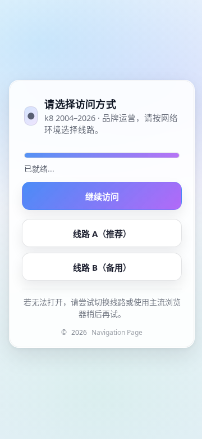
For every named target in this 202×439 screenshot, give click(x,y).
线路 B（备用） (102, 267)
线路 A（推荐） (102, 233)
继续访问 (102, 196)
